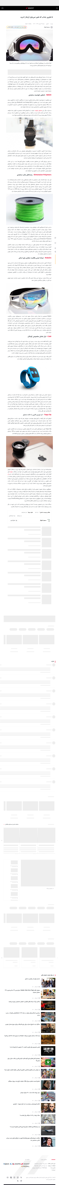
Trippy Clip (47, 415)
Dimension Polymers (42, 174)
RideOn (48, 258)
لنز (8, 474)
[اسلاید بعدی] (2, 840)
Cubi (49, 336)
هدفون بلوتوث (38, 111)
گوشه (11, 472)
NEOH (48, 95)
